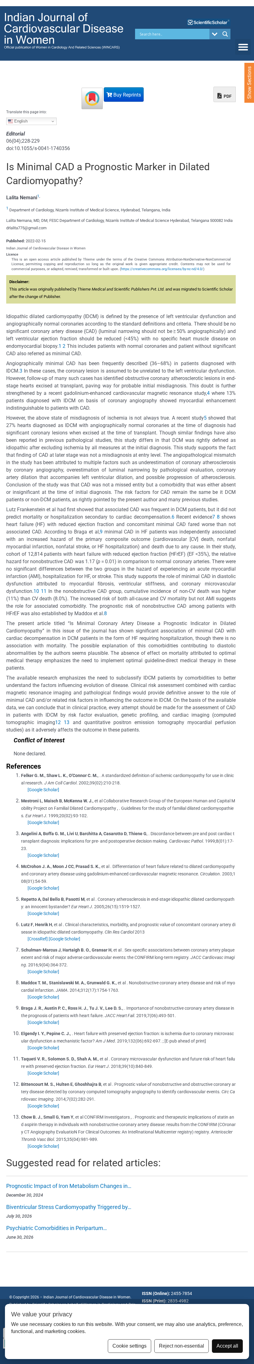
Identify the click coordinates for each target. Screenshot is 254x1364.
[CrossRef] (38, 938)
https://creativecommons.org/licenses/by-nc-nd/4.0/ (162, 269)
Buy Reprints (126, 95)
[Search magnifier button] (225, 34)
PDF (227, 96)
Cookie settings (129, 1346)
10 (36, 591)
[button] (243, 47)
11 (43, 591)
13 (66, 722)
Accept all (227, 1346)
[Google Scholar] (43, 789)
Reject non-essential (181, 1346)
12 (58, 722)
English (20, 121)
